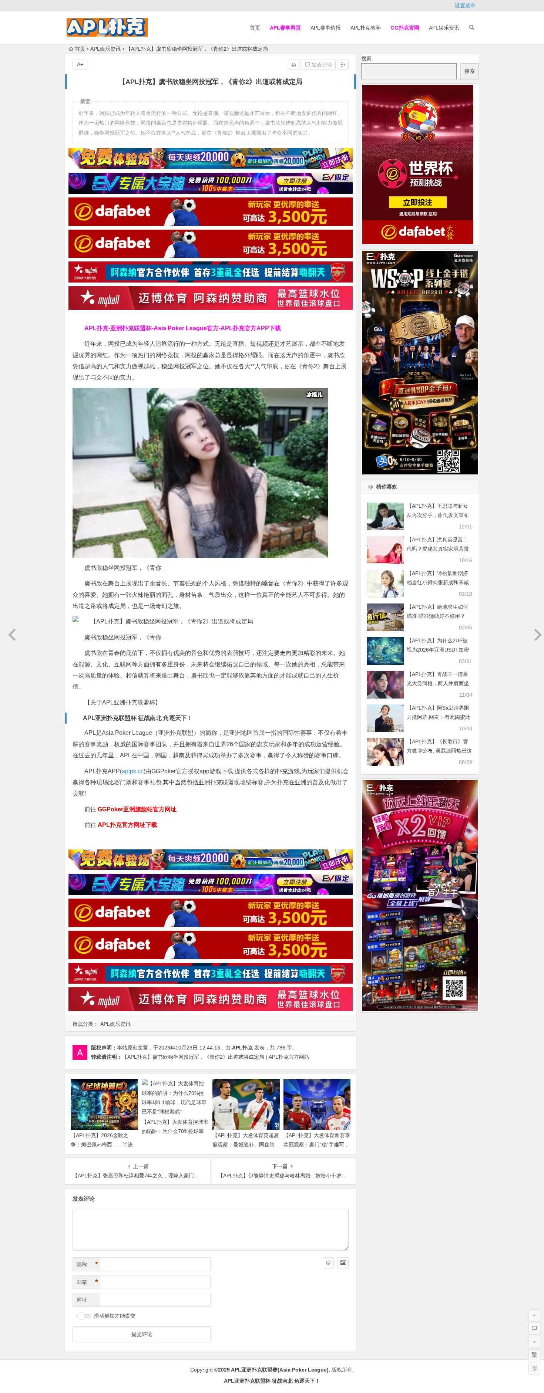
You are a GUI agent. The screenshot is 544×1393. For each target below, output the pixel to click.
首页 (255, 28)
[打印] (294, 65)
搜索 (366, 58)
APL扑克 (242, 1048)
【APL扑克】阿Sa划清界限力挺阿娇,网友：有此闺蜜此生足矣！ (438, 717)
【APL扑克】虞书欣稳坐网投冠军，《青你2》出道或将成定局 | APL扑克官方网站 (215, 1057)
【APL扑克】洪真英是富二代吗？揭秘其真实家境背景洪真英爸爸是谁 (438, 549)
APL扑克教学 (365, 28)
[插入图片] (343, 1262)
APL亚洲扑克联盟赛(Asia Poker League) (280, 1370)
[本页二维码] (534, 1369)
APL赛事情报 (325, 28)
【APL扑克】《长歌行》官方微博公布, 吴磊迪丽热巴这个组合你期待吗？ (439, 750)
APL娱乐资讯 (444, 28)
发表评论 (321, 65)
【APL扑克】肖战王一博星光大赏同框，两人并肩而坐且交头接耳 (438, 683)
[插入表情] (328, 1262)
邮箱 (87, 1282)
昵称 (87, 1264)
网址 (82, 1300)
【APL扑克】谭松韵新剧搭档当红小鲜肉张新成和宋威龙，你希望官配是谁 (438, 582)
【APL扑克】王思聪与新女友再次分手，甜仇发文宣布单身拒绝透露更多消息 (438, 515)
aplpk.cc (133, 771)
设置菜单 (465, 6)
